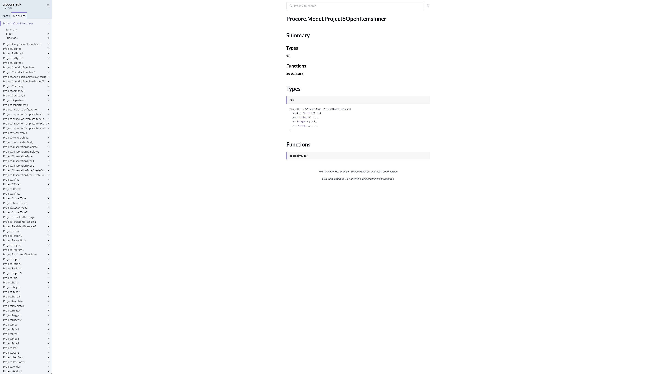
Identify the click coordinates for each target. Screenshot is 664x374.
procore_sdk (11, 4)
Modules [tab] (19, 16)
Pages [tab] (6, 16)
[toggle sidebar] (47, 5)
